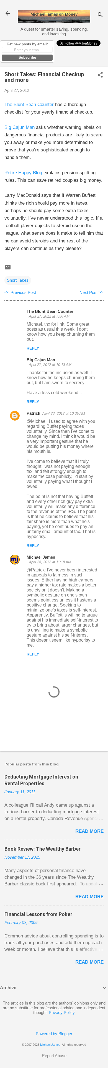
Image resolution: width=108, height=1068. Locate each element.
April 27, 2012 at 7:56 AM (49, 316)
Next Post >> (91, 292)
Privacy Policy (62, 1012)
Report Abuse (54, 1055)
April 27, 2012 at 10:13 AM (50, 365)
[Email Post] (7, 269)
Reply (33, 348)
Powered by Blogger (54, 1033)
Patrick (33, 413)
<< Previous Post (20, 292)
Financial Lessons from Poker (38, 914)
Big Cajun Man (19, 127)
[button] (100, 75)
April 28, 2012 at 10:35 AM (63, 413)
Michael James (41, 557)
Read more (89, 831)
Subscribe (27, 57)
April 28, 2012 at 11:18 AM (50, 562)
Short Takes (18, 280)
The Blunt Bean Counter (29, 104)
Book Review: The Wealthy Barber (42, 849)
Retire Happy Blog (23, 172)
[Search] (100, 15)
